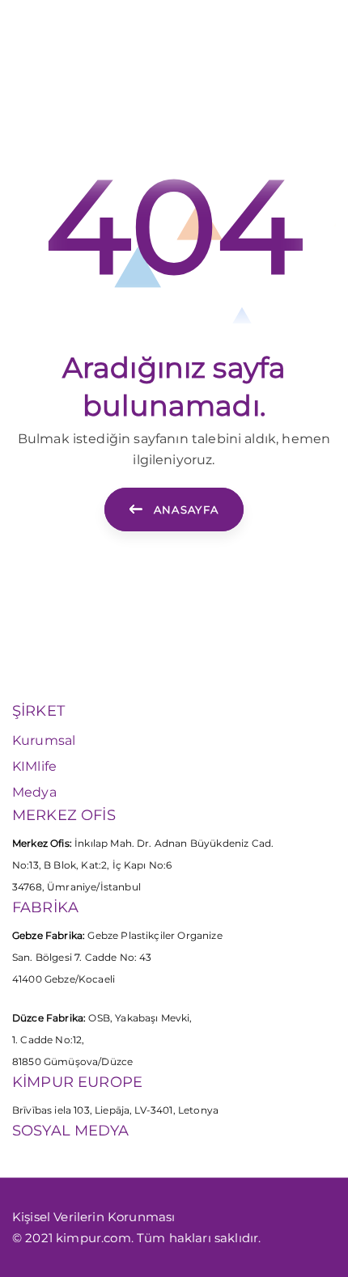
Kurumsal (43, 740)
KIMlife (34, 766)
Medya (34, 792)
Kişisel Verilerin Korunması (93, 1216)
